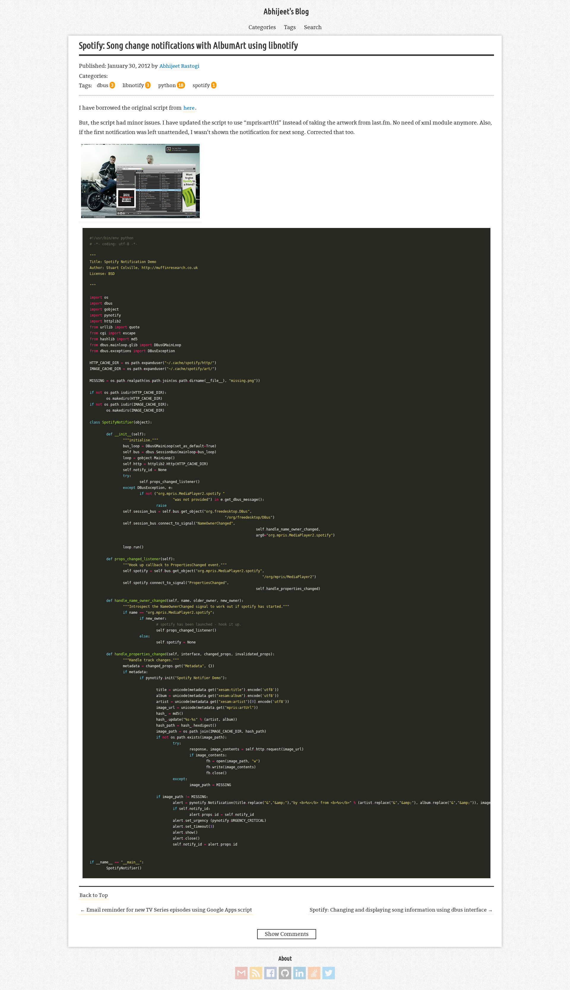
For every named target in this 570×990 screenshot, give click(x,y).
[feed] (256, 973)
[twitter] (328, 973)
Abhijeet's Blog (286, 12)
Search (313, 27)
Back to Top (94, 895)
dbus (105, 85)
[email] (241, 973)
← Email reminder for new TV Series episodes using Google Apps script (166, 909)
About (285, 958)
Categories (262, 27)
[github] (285, 973)
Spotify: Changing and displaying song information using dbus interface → (401, 909)
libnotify (136, 85)
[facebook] (270, 973)
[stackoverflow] (314, 973)
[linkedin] (299, 973)
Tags (290, 27)
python (170, 85)
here (188, 107)
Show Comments (286, 934)
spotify (204, 85)
